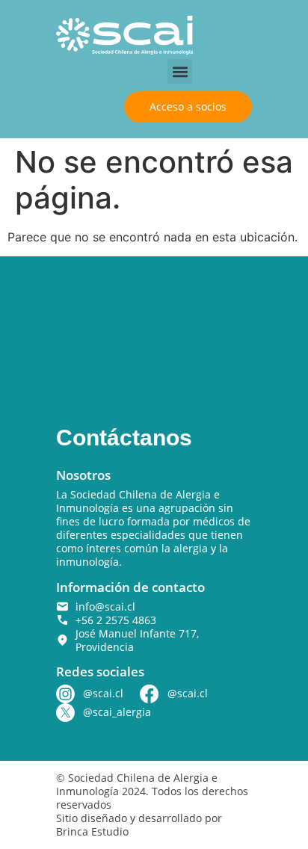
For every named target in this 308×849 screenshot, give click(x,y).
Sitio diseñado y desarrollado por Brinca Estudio (139, 825)
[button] (179, 71)
